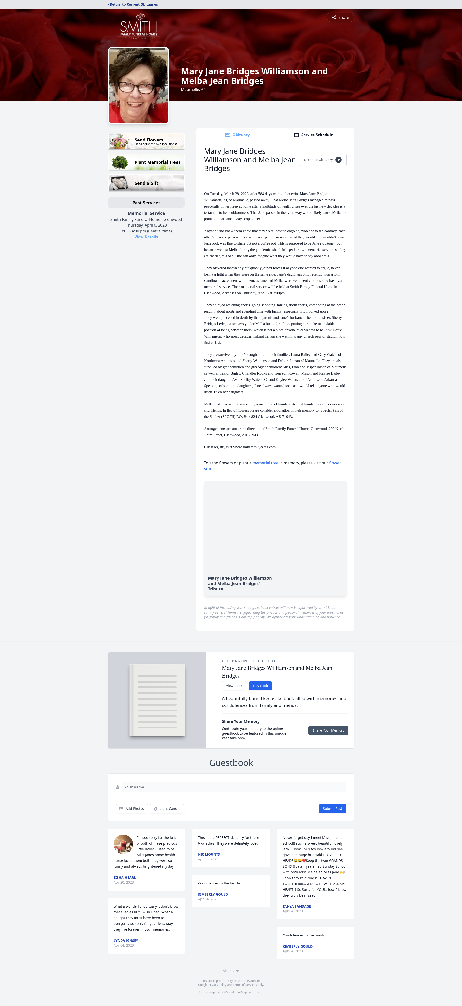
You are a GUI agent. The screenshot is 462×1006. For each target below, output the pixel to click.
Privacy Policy (217, 985)
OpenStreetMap (236, 992)
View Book (234, 685)
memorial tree (265, 463)
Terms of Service (244, 985)
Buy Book (260, 685)
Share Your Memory (328, 730)
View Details (146, 236)
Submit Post (332, 808)
